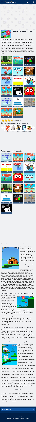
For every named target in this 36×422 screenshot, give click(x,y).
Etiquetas (22, 418)
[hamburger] (2, 2)
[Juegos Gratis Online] (10, 2)
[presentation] (2, 127)
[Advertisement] (15, 17)
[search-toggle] (28, 2)
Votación (27, 418)
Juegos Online (15, 418)
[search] (33, 409)
